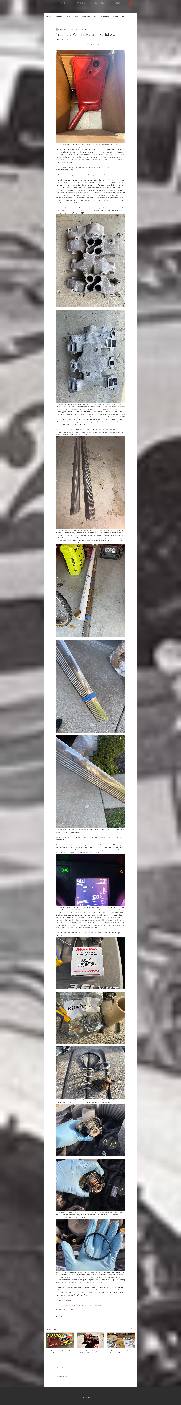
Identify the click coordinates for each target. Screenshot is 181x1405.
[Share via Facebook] (56, 1316)
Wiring (68, 16)
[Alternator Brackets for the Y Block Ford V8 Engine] (121, 1340)
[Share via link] (70, 1316)
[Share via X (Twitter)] (61, 1316)
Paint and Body (59, 16)
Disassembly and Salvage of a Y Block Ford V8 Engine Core (90, 1352)
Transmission (86, 16)
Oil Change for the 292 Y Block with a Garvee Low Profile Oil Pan (59, 1352)
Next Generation (104, 16)
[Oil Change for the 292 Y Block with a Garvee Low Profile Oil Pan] (60, 1340)
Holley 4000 (69, 1310)
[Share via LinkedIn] (66, 1316)
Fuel (95, 16)
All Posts (48, 16)
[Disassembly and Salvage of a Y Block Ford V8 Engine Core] (90, 1340)
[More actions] (124, 29)
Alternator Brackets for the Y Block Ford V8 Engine (120, 1352)
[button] (100, 3)
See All (133, 1329)
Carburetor (115, 16)
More (123, 16)
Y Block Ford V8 (60, 1310)
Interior (76, 16)
